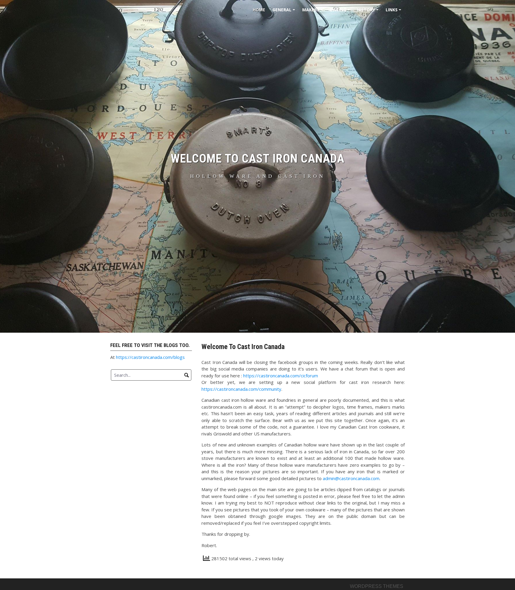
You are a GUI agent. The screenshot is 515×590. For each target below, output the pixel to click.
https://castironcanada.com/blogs (150, 357)
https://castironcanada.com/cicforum (280, 376)
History (368, 12)
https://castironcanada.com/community (241, 389)
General (284, 12)
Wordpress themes (376, 586)
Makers (313, 12)
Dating (341, 12)
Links (394, 12)
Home (259, 10)
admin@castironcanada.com (351, 478)
